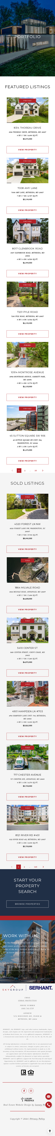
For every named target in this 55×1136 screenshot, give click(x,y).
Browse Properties (27, 904)
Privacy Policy (37, 1119)
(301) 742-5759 (27, 1008)
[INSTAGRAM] (31, 1090)
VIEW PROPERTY (27, 150)
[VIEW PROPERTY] (28, 148)
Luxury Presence (43, 1105)
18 (36, 471)
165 (35, 867)
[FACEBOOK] (24, 1090)
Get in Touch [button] (17, 967)
